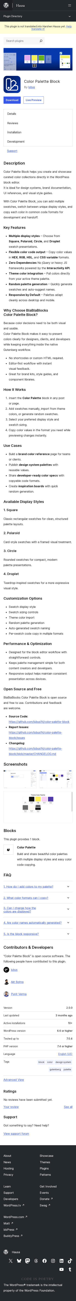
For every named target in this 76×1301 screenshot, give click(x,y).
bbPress (11, 1229)
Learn (7, 1186)
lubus (31, 87)
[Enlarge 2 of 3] (67, 775)
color (50, 1062)
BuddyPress (13, 1236)
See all (68, 1107)
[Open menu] (70, 5)
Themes (45, 1162)
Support (12, 151)
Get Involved (48, 1186)
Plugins (44, 1168)
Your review (11, 1107)
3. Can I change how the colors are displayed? (20, 909)
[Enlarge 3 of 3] (67, 796)
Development (16, 141)
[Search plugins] (41, 40)
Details (11, 113)
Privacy (8, 1174)
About (7, 1156)
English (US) (65, 1053)
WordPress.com (16, 1217)
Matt (8, 1223)
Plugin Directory (13, 16)
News (7, 1162)
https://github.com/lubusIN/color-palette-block (39, 721)
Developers (11, 1199)
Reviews (12, 123)
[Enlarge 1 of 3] (32, 775)
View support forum (16, 1133)
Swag (45, 1205)
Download (12, 100)
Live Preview (34, 100)
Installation (14, 132)
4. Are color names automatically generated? (33, 922)
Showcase (46, 1156)
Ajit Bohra (17, 982)
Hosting (9, 1168)
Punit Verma (19, 994)
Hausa (16, 1252)
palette (67, 1069)
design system (63, 1062)
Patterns (45, 1174)
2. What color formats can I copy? (26, 898)
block (41, 1062)
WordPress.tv (14, 1205)
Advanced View (14, 1079)
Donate (46, 1199)
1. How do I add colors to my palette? (28, 886)
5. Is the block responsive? (21, 934)
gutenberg (55, 1069)
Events (44, 1192)
